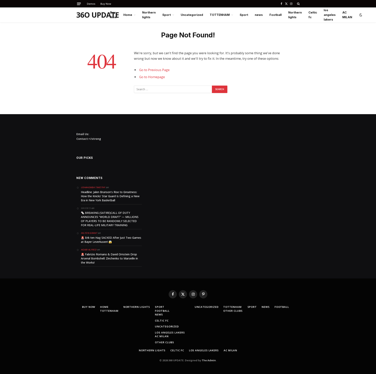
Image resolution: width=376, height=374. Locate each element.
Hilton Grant (89, 232)
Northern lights (149, 15)
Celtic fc (312, 15)
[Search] (298, 3)
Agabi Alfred (88, 249)
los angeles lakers (330, 14)
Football (275, 15)
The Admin (209, 360)
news (259, 15)
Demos (91, 3)
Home (127, 15)
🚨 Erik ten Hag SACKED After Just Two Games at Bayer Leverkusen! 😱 (111, 240)
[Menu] (79, 4)
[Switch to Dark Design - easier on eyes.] (360, 14)
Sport (166, 15)
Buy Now (105, 3)
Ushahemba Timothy (93, 187)
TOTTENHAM (220, 15)
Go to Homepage (152, 77)
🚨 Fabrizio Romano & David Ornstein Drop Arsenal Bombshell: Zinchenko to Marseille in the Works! (109, 258)
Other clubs (164, 342)
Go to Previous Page (154, 70)
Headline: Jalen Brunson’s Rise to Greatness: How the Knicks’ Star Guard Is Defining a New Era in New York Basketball (110, 196)
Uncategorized (192, 15)
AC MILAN (347, 15)
